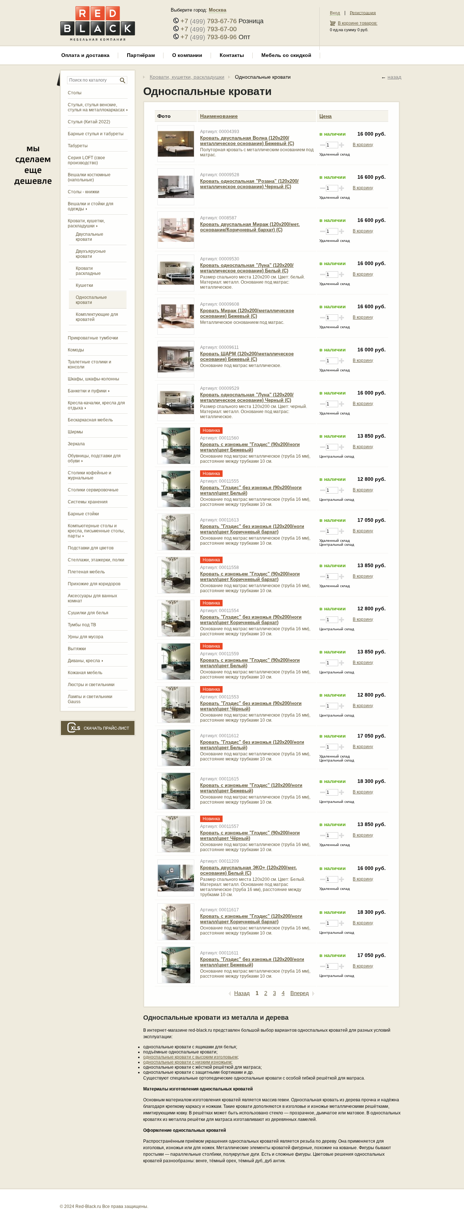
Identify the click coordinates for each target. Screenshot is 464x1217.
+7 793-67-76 (209, 21)
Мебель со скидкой (286, 55)
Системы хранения (88, 501)
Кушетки (84, 285)
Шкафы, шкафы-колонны (93, 378)
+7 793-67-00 (209, 29)
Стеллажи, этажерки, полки (96, 559)
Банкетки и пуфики (87, 390)
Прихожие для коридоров (94, 583)
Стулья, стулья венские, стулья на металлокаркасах (96, 107)
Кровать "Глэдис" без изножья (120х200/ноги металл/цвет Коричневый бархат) (252, 529)
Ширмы (75, 431)
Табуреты (78, 145)
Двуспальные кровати (89, 237)
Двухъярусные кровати (91, 254)
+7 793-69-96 (209, 37)
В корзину (363, 144)
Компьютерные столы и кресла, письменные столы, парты (96, 531)
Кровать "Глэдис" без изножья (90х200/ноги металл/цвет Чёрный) (251, 706)
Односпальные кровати (91, 300)
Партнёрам (141, 55)
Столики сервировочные (93, 489)
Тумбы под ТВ (82, 624)
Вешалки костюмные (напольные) (89, 177)
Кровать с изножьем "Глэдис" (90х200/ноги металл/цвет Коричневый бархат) (250, 576)
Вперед (299, 993)
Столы (75, 92)
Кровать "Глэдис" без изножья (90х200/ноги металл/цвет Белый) (251, 490)
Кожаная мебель (85, 672)
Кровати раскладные (88, 271)
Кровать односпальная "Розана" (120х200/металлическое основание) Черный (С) (249, 183)
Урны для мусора (85, 636)
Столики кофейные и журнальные (89, 475)
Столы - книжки (83, 191)
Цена (325, 116)
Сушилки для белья (88, 612)
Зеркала (76, 443)
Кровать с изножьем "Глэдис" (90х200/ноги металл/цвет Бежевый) (250, 447)
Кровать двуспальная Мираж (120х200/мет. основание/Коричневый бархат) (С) (250, 227)
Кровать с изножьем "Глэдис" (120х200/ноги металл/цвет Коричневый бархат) (251, 918)
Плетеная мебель (86, 571)
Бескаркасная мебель (90, 419)
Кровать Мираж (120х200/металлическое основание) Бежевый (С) (247, 313)
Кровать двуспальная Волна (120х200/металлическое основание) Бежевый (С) (247, 140)
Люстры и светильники (91, 684)
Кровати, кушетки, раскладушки (187, 77)
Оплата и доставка (85, 55)
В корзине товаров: (357, 23)
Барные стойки (83, 513)
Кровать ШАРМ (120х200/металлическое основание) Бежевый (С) (247, 356)
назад (394, 77)
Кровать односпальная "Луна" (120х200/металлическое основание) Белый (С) (247, 268)
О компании (187, 55)
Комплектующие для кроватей (97, 317)
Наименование (219, 116)
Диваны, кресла (84, 660)
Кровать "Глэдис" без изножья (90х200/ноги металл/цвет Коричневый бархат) (251, 619)
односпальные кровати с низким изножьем (187, 1062)
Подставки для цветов (90, 547)
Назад (242, 993)
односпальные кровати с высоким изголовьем (190, 1057)
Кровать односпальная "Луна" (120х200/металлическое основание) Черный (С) (247, 397)
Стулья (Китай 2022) (89, 121)
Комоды (76, 349)
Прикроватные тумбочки (93, 338)
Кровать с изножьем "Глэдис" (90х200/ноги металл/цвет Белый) (250, 662)
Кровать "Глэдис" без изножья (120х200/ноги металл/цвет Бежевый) (252, 962)
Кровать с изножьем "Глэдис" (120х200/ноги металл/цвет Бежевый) (251, 788)
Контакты (232, 55)
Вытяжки (77, 648)
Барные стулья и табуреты (96, 133)
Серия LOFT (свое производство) (86, 160)
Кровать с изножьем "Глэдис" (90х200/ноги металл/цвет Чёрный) (250, 835)
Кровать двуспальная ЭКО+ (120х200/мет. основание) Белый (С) (248, 870)
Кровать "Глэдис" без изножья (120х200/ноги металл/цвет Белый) (252, 744)
